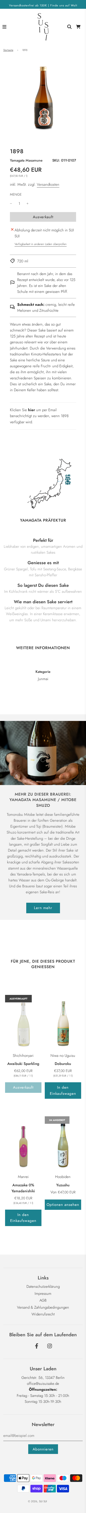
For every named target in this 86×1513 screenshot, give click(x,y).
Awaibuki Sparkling (23, 1063)
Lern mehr (43, 907)
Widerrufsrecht (43, 1314)
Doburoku (63, 1063)
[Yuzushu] (63, 1143)
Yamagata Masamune (26, 160)
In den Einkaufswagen (63, 1090)
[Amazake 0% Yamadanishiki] (23, 1143)
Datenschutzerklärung (43, 1286)
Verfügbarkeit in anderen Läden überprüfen (41, 244)
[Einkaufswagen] (78, 27)
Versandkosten (48, 184)
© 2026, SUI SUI (37, 1501)
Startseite (8, 50)
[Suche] (69, 27)
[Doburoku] (63, 1022)
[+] (27, 204)
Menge (16, 194)
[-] (11, 204)
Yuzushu (62, 1185)
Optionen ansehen (63, 1204)
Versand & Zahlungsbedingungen (43, 1307)
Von (62, 1192)
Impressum (43, 1293)
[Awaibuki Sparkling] (23, 1022)
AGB (43, 1300)
